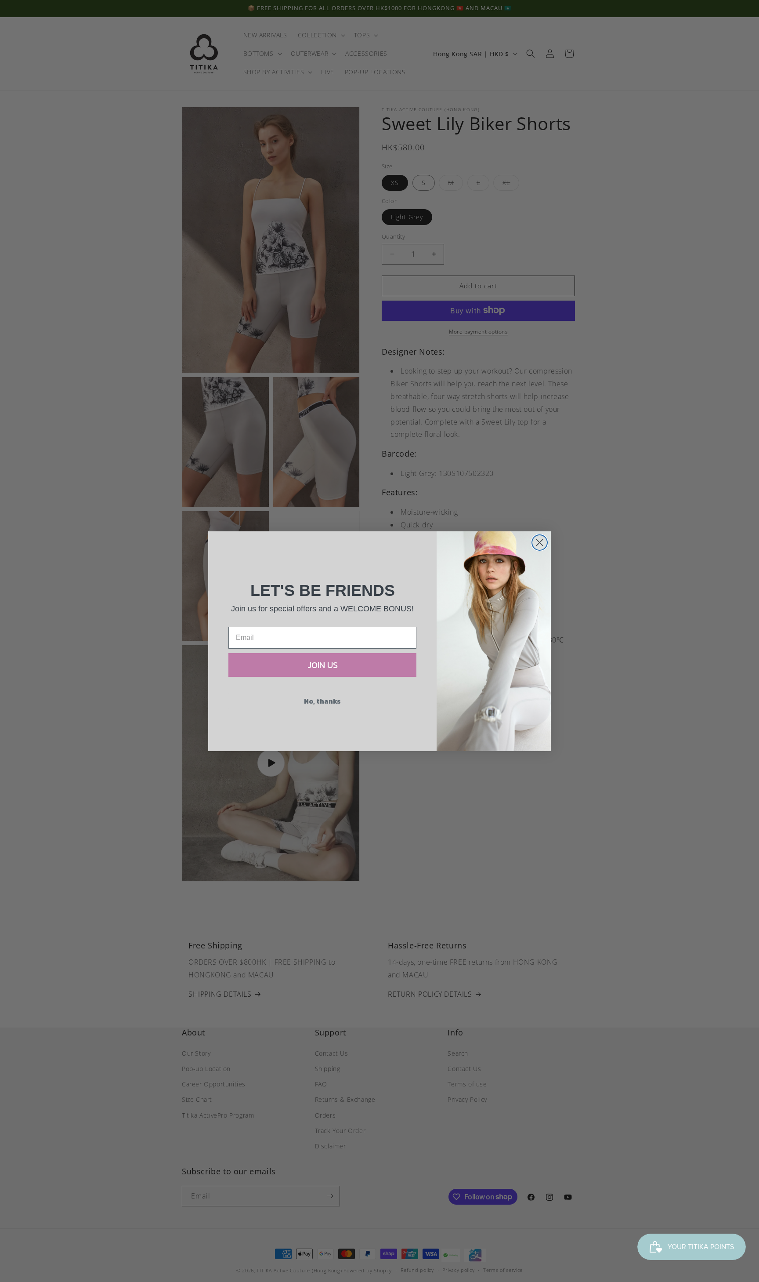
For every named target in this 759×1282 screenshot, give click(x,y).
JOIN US (322, 665)
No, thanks (322, 701)
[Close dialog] (539, 542)
